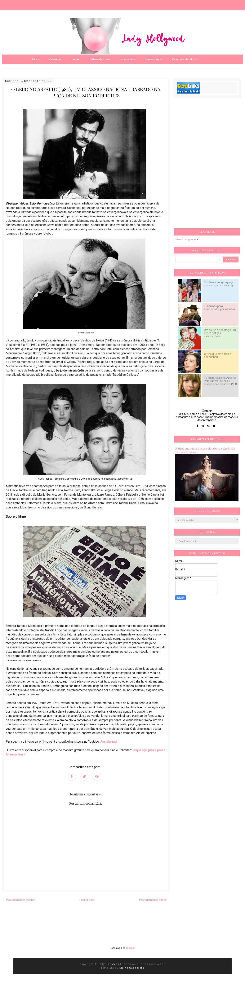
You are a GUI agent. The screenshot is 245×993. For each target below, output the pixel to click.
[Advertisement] (204, 164)
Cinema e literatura (184, 59)
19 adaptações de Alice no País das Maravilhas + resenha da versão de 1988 (220, 380)
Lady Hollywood (110, 964)
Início (35, 59)
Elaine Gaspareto (131, 967)
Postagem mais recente (20, 899)
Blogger (130, 948)
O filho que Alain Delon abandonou (217, 355)
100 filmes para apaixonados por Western (219, 308)
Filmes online (153, 59)
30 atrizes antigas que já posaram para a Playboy (219, 284)
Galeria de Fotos (100, 59)
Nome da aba (28, 4)
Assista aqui (108, 741)
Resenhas (55, 59)
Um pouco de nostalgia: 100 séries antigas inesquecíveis (220, 333)
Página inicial (87, 899)
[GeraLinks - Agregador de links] (188, 92)
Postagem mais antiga (153, 899)
